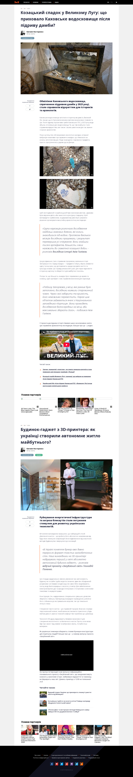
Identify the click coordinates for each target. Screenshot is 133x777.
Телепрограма (46, 2)
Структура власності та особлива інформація (64, 755)
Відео (57, 2)
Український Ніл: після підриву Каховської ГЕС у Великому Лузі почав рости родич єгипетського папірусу (67, 385)
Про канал (38, 755)
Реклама (95, 755)
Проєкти (26, 2)
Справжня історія (27, 38)
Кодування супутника (79, 758)
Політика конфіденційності (40, 758)
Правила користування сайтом (61, 758)
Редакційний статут (94, 758)
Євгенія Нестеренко (35, 32)
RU (112, 2)
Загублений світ (27, 455)
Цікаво (39, 455)
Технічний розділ (85, 755)
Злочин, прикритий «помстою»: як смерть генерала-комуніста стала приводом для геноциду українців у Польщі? (67, 371)
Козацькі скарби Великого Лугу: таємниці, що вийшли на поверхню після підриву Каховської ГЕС (67, 378)
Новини (35, 2)
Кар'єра (46, 755)
